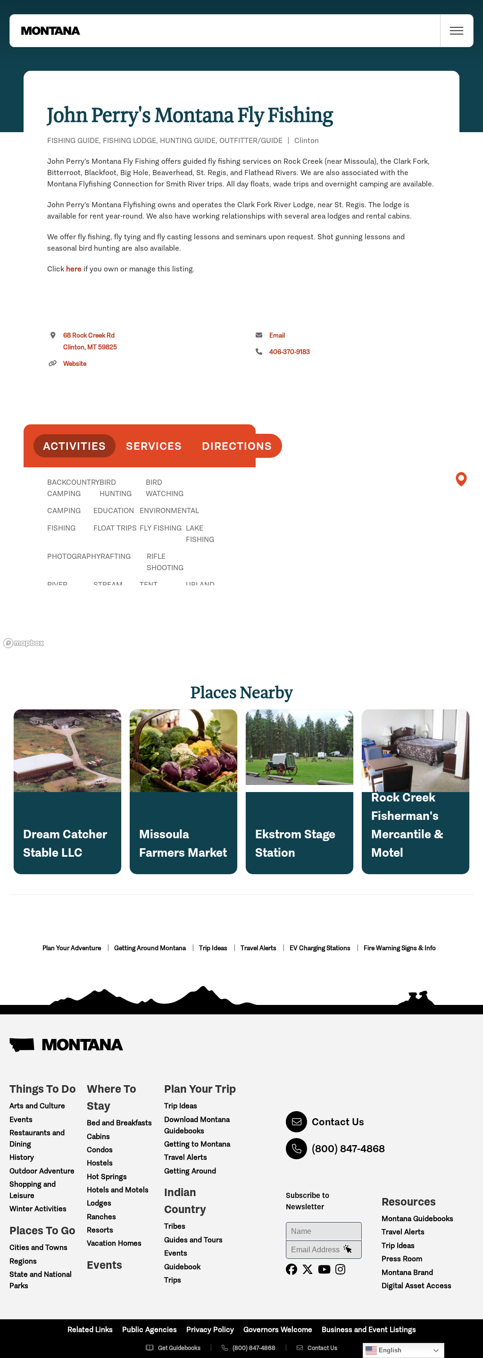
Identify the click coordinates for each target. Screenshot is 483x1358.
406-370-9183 (289, 352)
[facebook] (291, 1269)
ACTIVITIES (74, 446)
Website (74, 364)
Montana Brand (407, 1272)
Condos (100, 1149)
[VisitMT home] (45, 30)
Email (277, 335)
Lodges (99, 1202)
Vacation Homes (114, 1243)
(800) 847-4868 (348, 1148)
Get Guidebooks (179, 1347)
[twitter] (307, 1269)
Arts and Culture (37, 1105)
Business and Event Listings (369, 1329)
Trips (172, 1279)
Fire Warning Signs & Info (400, 948)
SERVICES (154, 446)
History (21, 1157)
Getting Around (190, 1170)
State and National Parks (40, 1280)
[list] (139, 531)
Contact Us (338, 1121)
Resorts (100, 1229)
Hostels (100, 1162)
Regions (23, 1261)
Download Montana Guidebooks (197, 1125)
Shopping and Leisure (32, 1190)
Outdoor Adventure (42, 1170)
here (74, 268)
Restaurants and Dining (37, 1138)
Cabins (98, 1136)
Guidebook (182, 1266)
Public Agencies (149, 1329)
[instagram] (340, 1269)
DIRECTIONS (237, 446)
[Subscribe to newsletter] (347, 1249)
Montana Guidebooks (417, 1218)
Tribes (174, 1226)
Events (21, 1119)
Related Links (90, 1329)
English (389, 1350)
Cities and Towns (38, 1247)
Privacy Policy (210, 1329)
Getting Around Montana (150, 948)
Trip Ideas (214, 948)
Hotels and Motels (118, 1189)
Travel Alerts (259, 948)
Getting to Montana (197, 1143)
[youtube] (324, 1269)
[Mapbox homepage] (23, 643)
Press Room (402, 1258)
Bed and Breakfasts (119, 1122)
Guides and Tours (193, 1239)
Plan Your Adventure (72, 948)
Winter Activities (38, 1208)
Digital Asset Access (416, 1285)
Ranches (101, 1216)
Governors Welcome (277, 1329)
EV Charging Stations (321, 948)
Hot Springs (107, 1176)
